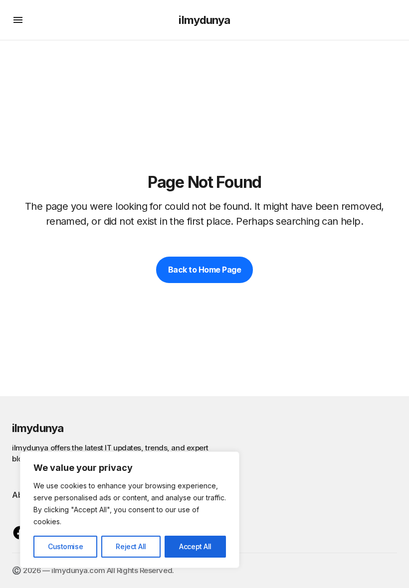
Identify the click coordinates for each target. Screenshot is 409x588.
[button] (18, 20)
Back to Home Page (204, 270)
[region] (129, 509)
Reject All (131, 546)
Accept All (195, 546)
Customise (65, 546)
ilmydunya (204, 19)
